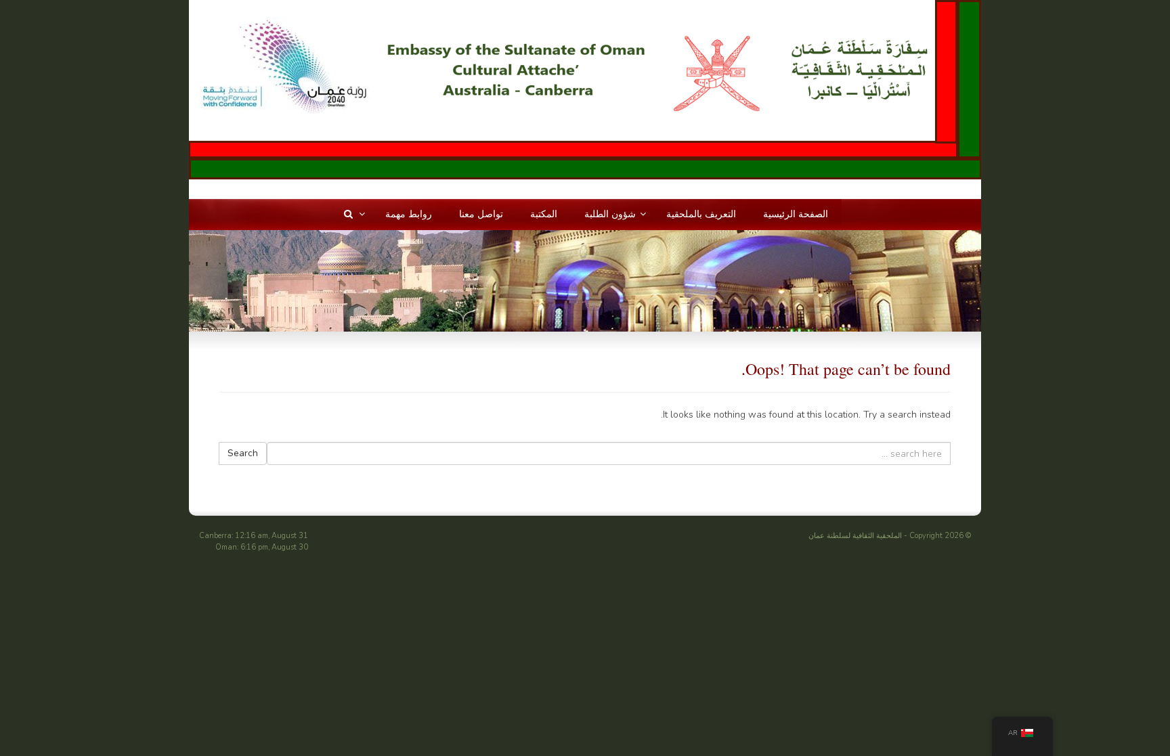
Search (243, 453)
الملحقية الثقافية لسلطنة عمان (855, 536)
